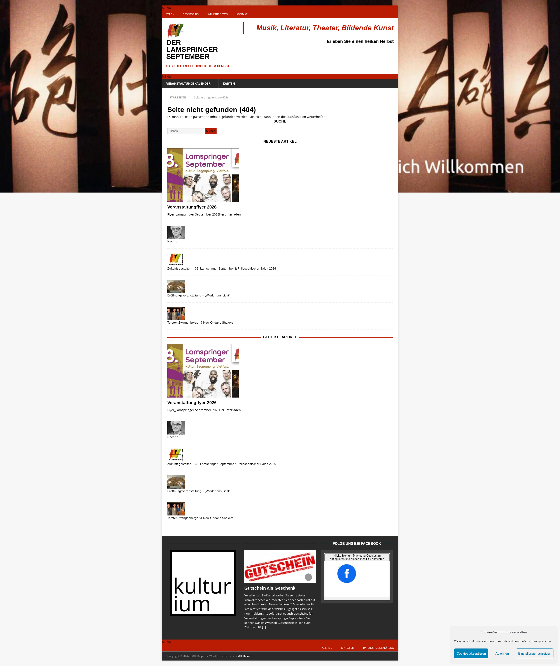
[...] (264, 627)
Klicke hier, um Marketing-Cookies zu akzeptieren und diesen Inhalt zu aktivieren (357, 557)
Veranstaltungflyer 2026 (192, 207)
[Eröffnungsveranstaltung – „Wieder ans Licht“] (280, 286)
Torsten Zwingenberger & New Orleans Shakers (200, 322)
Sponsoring (191, 14)
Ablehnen (502, 653)
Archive (327, 647)
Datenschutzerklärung (378, 647)
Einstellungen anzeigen (534, 653)
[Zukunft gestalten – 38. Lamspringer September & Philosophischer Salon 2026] (280, 259)
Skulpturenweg (217, 14)
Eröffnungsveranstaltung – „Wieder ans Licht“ (198, 295)
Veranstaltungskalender (188, 83)
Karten (229, 83)
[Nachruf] (280, 232)
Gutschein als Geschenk (269, 588)
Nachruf (172, 241)
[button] (166, 8)
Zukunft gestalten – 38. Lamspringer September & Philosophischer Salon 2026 (221, 268)
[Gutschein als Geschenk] (280, 566)
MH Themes (245, 656)
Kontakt (241, 14)
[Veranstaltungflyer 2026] (280, 175)
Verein (170, 14)
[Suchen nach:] (186, 131)
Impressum (347, 647)
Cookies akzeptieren (471, 653)
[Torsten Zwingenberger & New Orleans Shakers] (280, 313)
